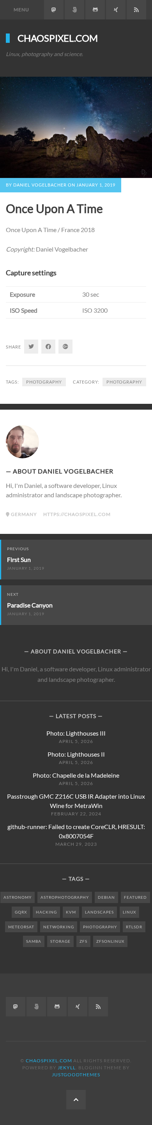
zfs (83, 941)
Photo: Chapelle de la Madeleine (76, 775)
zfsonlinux (110, 941)
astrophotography (65, 897)
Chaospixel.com (58, 38)
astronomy (18, 897)
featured (135, 897)
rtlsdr (134, 926)
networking (58, 926)
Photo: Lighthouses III (76, 733)
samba (33, 941)
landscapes (99, 912)
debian (106, 897)
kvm (71, 912)
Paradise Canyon (30, 605)
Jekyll (67, 1067)
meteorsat (21, 926)
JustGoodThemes (76, 1074)
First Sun (19, 559)
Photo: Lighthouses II (76, 754)
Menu (21, 9)
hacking (46, 912)
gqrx (21, 912)
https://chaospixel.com (77, 514)
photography (124, 381)
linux (129, 912)
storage (60, 941)
